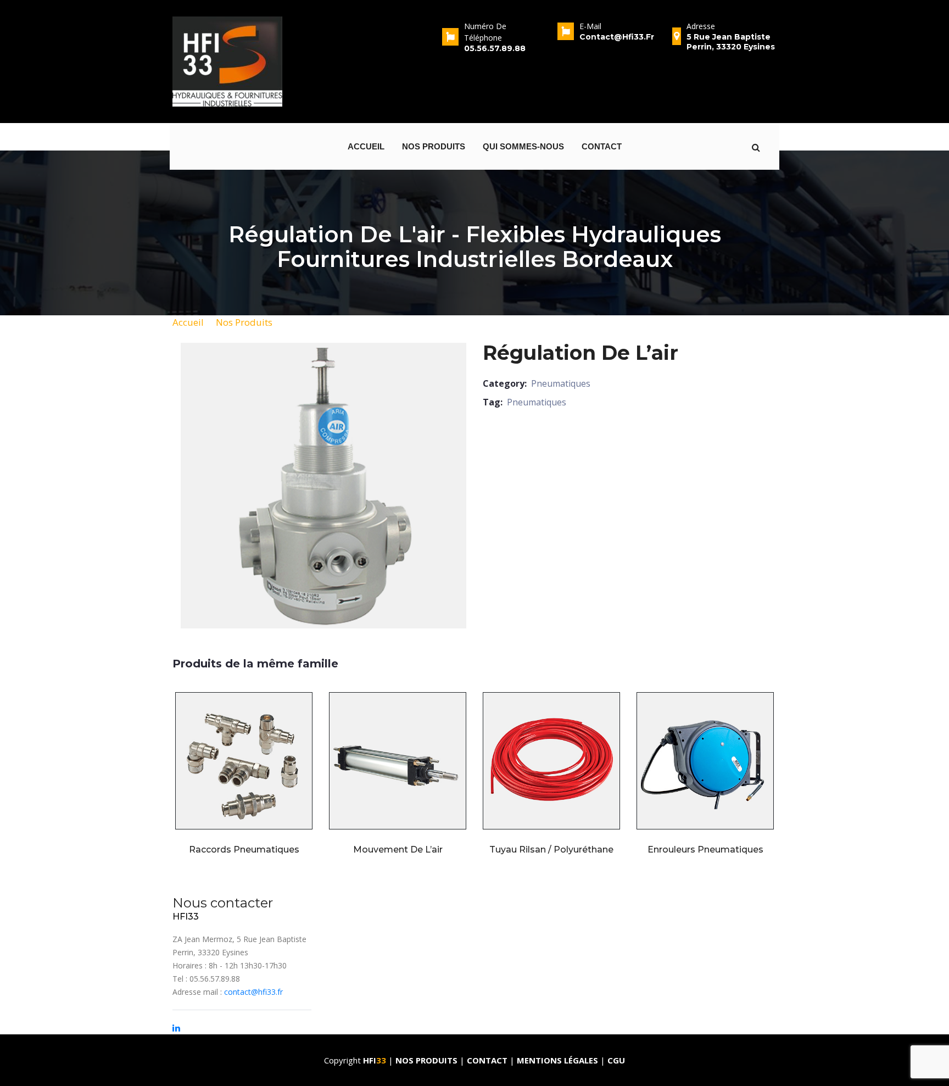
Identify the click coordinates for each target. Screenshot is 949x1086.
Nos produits (433, 146)
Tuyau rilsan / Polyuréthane (551, 849)
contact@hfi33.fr (253, 992)
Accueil (366, 146)
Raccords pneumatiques (244, 849)
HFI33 (185, 916)
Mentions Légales (557, 1060)
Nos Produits (244, 322)
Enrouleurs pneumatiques (705, 849)
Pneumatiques (560, 383)
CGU (616, 1060)
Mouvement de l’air (398, 849)
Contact (602, 146)
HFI (374, 1060)
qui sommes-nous (523, 146)
